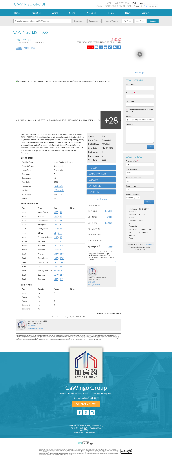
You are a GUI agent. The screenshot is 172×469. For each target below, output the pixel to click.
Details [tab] (19, 47)
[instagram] (92, 412)
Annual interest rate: (133, 178)
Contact (145, 12)
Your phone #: (131, 101)
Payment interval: (132, 194)
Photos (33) (93, 167)
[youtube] (86, 412)
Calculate (148, 202)
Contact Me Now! (86, 404)
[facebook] (79, 412)
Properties (36, 12)
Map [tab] (33, 47)
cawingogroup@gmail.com (114, 6)
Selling (72, 12)
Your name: (130, 84)
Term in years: (131, 186)
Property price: (131, 161)
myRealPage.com (149, 244)
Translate (153, 5)
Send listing (93, 179)
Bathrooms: (26, 284)
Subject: (129, 116)
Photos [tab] (26, 47)
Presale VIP (91, 12)
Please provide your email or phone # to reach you (139, 111)
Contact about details (97, 173)
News (128, 12)
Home (17, 12)
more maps (139, 72)
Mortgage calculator (102, 185)
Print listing (94, 191)
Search (153, 21)
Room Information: (30, 203)
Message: (129, 124)
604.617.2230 (91, 282)
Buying (55, 12)
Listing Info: (27, 157)
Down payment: (131, 169)
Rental (111, 12)
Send (150, 147)
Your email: (130, 93)
